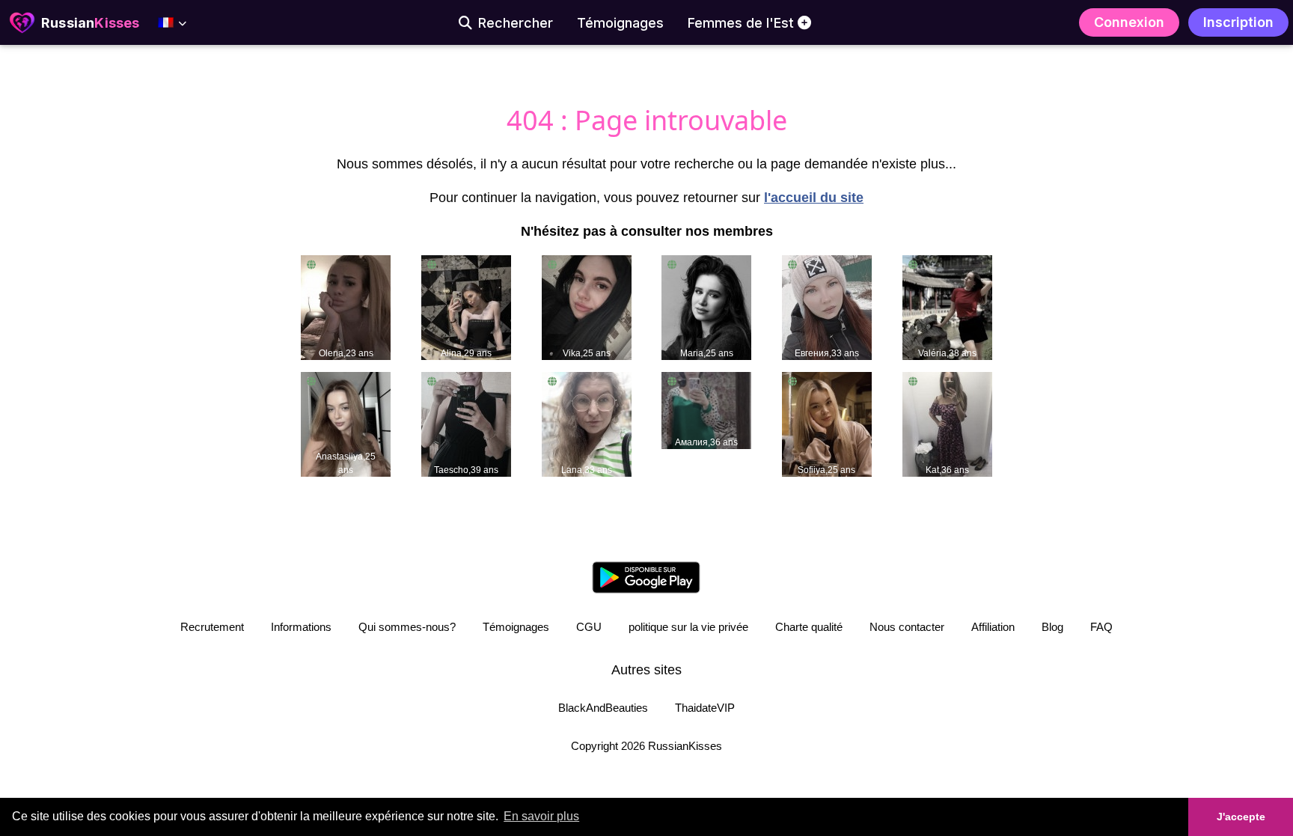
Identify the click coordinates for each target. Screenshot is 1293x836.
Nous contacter (906, 626)
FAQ (1101, 626)
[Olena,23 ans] (346, 306)
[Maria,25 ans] (706, 306)
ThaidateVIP (705, 707)
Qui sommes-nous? (407, 626)
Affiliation (993, 626)
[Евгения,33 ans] (827, 306)
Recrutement (212, 626)
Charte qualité (809, 626)
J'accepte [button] (1241, 817)
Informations (301, 626)
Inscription (1238, 22)
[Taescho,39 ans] (466, 423)
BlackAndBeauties (603, 707)
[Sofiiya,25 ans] (827, 423)
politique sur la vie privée (688, 626)
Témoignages (516, 626)
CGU (589, 626)
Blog (1052, 626)
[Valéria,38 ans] (947, 306)
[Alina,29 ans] (466, 306)
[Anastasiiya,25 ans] (346, 423)
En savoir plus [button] (541, 816)
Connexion (1129, 22)
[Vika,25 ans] (587, 306)
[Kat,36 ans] (947, 423)
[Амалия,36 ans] (706, 409)
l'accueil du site (813, 197)
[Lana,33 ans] (587, 423)
